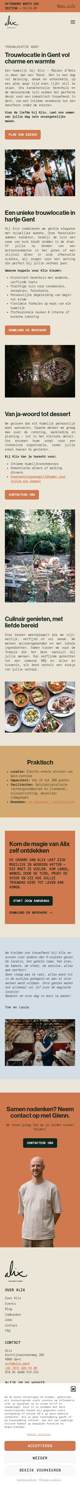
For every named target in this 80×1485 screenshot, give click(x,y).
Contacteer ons (22, 494)
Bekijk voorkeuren (40, 1470)
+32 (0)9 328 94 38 (21, 1368)
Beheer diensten (39, 1434)
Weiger (40, 1458)
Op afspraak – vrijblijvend (51, 802)
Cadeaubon (13, 1314)
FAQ (7, 1330)
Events (10, 1303)
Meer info (66, 6)
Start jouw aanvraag (31, 901)
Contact (11, 1325)
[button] (73, 1389)
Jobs (8, 1320)
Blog (8, 1309)
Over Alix (13, 1298)
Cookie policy (27, 1479)
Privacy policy (50, 1479)
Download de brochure (27, 330)
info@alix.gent (17, 1363)
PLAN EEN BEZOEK (23, 134)
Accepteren (40, 1446)
